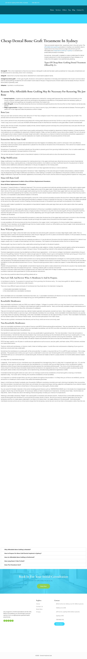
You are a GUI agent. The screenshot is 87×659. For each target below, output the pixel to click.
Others (64, 10)
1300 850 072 (35, 2)
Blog (73, 10)
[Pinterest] (79, 3)
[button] (43, 549)
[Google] (75, 3)
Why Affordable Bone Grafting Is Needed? (17, 549)
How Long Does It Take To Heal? (14, 561)
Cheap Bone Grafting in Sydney (62, 50)
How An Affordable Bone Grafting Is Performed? (19, 557)
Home (52, 10)
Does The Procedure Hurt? (12, 565)
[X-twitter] (81, 3)
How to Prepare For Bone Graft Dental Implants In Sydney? (22, 553)
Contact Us (80, 10)
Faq (69, 10)
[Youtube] (83, 3)
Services (58, 10)
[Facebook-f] (77, 3)
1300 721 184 (49, 580)
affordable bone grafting (51, 47)
